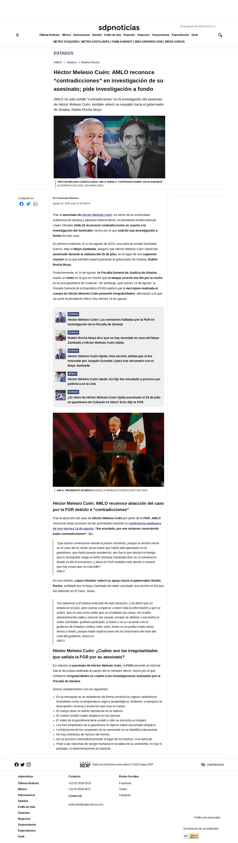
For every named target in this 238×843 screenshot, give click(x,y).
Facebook (125, 783)
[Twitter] (28, 203)
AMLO (58, 62)
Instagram (125, 795)
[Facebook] (21, 203)
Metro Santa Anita (95, 41)
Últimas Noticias (49, 34)
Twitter (123, 789)
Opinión (97, 34)
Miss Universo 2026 (149, 41)
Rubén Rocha (90, 62)
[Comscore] (212, 764)
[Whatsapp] (35, 203)
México (66, 34)
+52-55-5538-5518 (79, 783)
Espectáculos (180, 34)
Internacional (81, 34)
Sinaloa (71, 62)
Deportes (129, 34)
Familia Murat (122, 41)
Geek (194, 34)
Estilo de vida (112, 34)
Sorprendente (160, 34)
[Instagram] (28, 764)
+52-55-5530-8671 (79, 789)
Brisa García (175, 41)
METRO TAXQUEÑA (66, 41)
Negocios (143, 34)
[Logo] (119, 28)
